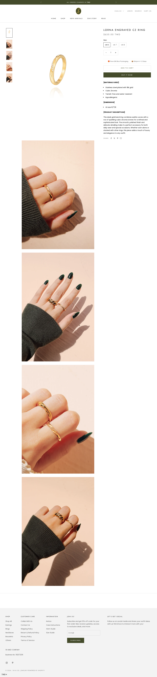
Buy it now (127, 75)
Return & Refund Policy (30, 632)
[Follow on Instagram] (7, 663)
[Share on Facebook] (111, 138)
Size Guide (50, 632)
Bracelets (9, 636)
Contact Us (25, 625)
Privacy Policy (26, 636)
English (118, 11)
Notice (48, 621)
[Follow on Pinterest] (12, 663)
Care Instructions (53, 625)
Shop (63, 18)
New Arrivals (76, 18)
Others (8, 640)
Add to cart (127, 68)
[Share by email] (121, 138)
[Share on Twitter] (114, 138)
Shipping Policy (27, 629)
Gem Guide (50, 629)
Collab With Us (26, 621)
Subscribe (75, 640)
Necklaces (10, 632)
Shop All (9, 621)
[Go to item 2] (9, 44)
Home (53, 18)
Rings (8, 629)
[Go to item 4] (9, 66)
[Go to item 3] (9, 55)
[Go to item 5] (9, 78)
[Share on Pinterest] (117, 138)
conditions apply (95, 1)
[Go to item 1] (9, 33)
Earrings (9, 625)
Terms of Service (27, 640)
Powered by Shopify (36, 670)
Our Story (92, 18)
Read (103, 18)
